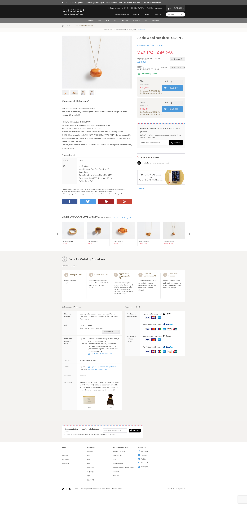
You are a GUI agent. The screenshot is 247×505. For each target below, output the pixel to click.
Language (158, 8)
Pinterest (144, 463)
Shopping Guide (118, 455)
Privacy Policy (117, 489)
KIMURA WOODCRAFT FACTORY (150, 46)
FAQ (114, 459)
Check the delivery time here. (101, 354)
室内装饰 (91, 20)
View (89, 407)
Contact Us (116, 472)
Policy (76, 489)
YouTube (144, 455)
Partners (116, 476)
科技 (107, 20)
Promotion (65, 464)
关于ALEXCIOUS (114, 8)
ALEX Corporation (179, 489)
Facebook (144, 451)
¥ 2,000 (95, 328)
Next (189, 234)
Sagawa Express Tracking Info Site (103, 367)
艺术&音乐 (136, 20)
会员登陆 (150, 8)
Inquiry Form (146, 163)
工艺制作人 (147, 14)
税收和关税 (141, 62)
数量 (166, 81)
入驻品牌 (136, 14)
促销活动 (158, 14)
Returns (141, 188)
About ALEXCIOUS (119, 451)
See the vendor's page (121, 218)
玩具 (115, 20)
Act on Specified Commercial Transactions (95, 489)
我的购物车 (178, 8)
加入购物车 (174, 88)
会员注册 (125, 8)
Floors (64, 451)
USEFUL (69, 25)
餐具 (99, 20)
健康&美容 (125, 20)
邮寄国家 (164, 67)
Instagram (144, 467)
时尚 (146, 20)
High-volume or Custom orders (123, 468)
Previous (57, 234)
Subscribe (141, 30)
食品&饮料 (155, 20)
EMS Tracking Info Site (99, 369)
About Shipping (118, 464)
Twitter (143, 459)
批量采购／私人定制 (137, 8)
